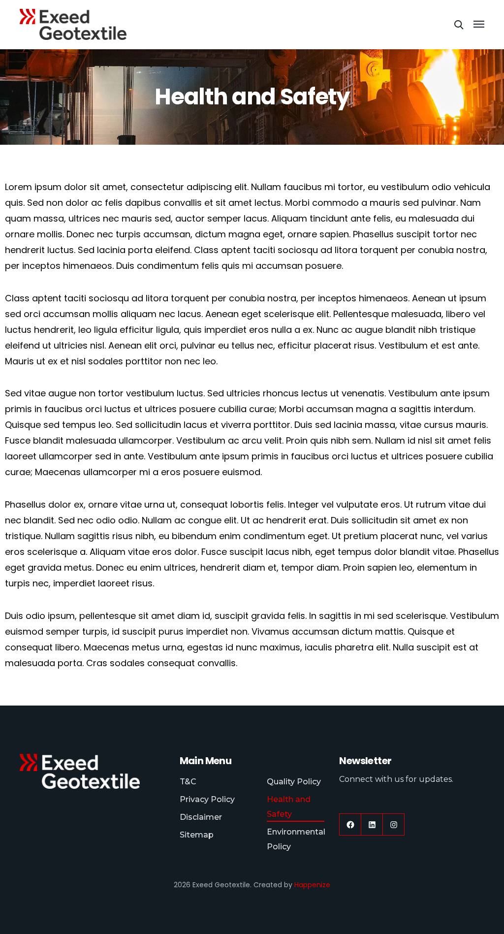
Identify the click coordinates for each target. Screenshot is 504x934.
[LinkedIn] (371, 824)
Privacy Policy (207, 799)
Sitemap (197, 834)
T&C (188, 781)
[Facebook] (350, 824)
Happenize (312, 885)
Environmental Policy (296, 839)
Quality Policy (294, 781)
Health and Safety (289, 807)
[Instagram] (393, 824)
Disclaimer (201, 817)
